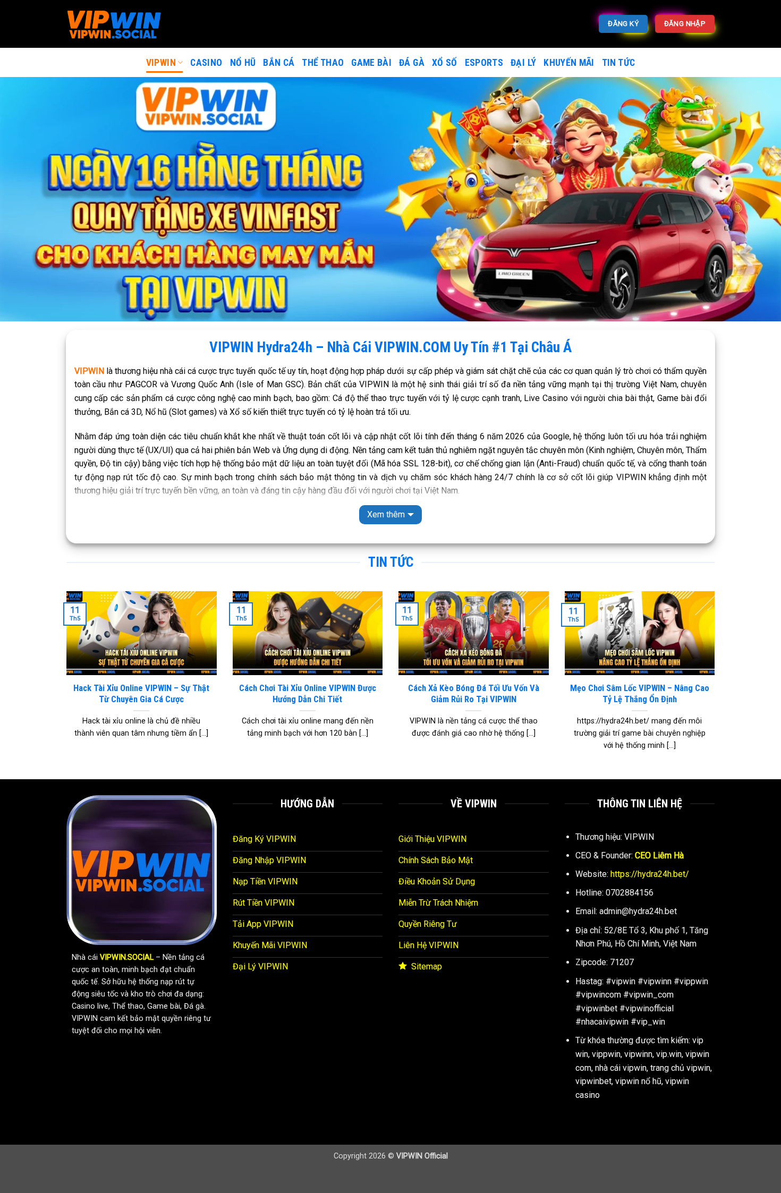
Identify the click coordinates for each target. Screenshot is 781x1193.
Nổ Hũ (243, 62)
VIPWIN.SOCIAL (127, 957)
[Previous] (64, 684)
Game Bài (371, 62)
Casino (206, 62)
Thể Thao (323, 62)
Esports (484, 62)
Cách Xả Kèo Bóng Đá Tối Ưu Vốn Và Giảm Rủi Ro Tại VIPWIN (473, 694)
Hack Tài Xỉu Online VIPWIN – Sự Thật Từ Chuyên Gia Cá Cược (141, 694)
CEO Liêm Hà (659, 855)
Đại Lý (523, 62)
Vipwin (161, 62)
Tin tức (618, 62)
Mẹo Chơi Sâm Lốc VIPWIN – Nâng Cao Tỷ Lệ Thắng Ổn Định (639, 694)
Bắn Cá (278, 62)
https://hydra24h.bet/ (649, 874)
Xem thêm (386, 514)
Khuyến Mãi (569, 62)
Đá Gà (412, 62)
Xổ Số (444, 62)
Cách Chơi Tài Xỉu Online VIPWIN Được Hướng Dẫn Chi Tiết (307, 694)
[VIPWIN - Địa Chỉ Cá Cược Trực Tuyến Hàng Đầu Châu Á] (119, 24)
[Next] (717, 684)
